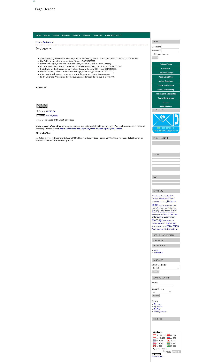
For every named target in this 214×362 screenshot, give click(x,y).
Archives (98, 35)
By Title (157, 309)
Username (156, 47)
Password (156, 50)
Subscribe (158, 252)
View (156, 250)
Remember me (161, 54)
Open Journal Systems (163, 235)
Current (87, 35)
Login (56, 35)
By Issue (157, 304)
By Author (158, 306)
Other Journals (160, 311)
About (47, 35)
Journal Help (159, 240)
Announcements (113, 35)
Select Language (159, 265)
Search (76, 35)
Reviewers (48, 42)
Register (66, 35)
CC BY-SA (51, 111)
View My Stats (157, 356)
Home (38, 35)
